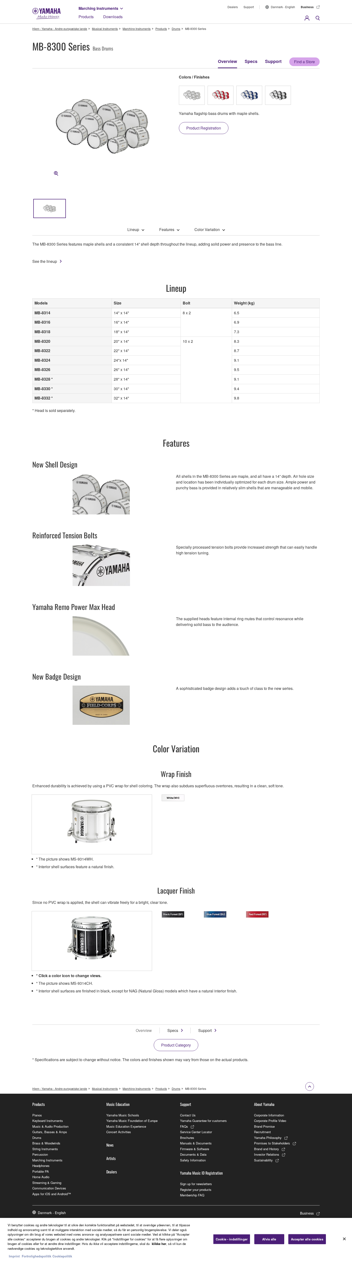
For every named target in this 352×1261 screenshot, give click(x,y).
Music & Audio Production (50, 1126)
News (110, 1145)
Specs (251, 61)
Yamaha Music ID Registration (201, 1173)
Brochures (187, 1137)
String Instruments (45, 1149)
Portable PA (40, 1171)
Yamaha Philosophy (268, 1137)
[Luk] (344, 1239)
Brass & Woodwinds (46, 1143)
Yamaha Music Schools (122, 1115)
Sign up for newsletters (196, 1184)
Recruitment (262, 1132)
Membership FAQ (192, 1195)
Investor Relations (266, 1154)
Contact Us (188, 1115)
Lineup (133, 229)
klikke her (159, 1243)
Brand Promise (264, 1126)
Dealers (232, 7)
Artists (111, 1158)
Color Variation (207, 229)
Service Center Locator (196, 1132)
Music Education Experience (126, 1126)
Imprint (14, 1256)
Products (86, 16)
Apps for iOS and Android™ (51, 1194)
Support (249, 7)
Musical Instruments (105, 29)
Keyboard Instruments (47, 1120)
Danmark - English (283, 7)
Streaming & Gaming (46, 1182)
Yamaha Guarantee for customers (203, 1120)
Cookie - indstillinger (232, 1239)
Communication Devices (49, 1188)
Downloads (113, 16)
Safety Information (193, 1160)
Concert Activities (118, 1132)
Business (307, 7)
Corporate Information (269, 1115)
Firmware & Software (194, 1149)
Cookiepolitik (62, 1256)
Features (166, 229)
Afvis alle (269, 1239)
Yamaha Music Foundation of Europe (132, 1120)
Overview (227, 61)
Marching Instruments (98, 8)
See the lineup (44, 261)
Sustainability (263, 1160)
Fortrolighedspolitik (36, 1256)
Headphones (41, 1165)
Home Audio (40, 1177)
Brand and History (266, 1149)
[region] (176, 1239)
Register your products (195, 1189)
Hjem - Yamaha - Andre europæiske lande (59, 29)
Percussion (40, 1154)
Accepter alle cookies (307, 1239)
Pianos (37, 1115)
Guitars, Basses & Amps (49, 1132)
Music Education (118, 1104)
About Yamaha (264, 1104)
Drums (176, 29)
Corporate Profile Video (270, 1120)
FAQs (184, 1126)
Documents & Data (193, 1154)
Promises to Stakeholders (272, 1143)
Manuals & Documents (196, 1143)
